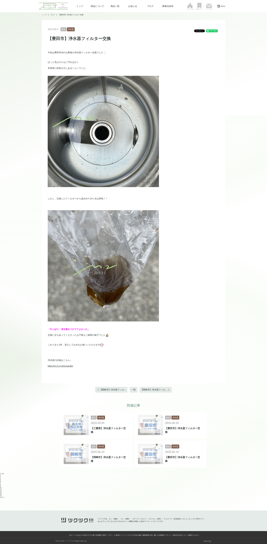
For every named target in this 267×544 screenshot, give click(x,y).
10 (1, 487)
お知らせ (132, 6)
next (1, 497)
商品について (97, 6)
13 (1, 491)
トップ (79, 6)
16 (1, 496)
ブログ (150, 6)
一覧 (133, 389)
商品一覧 (115, 6)
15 (1, 494)
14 (1, 493)
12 (1, 490)
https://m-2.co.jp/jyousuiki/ (60, 366)
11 (1, 489)
